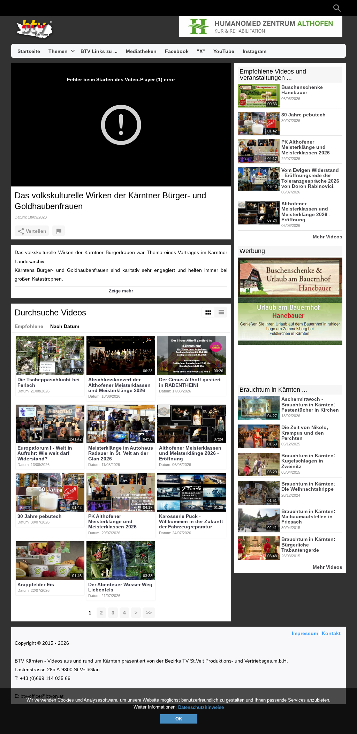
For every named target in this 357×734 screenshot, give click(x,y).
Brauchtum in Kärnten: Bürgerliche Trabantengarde (308, 545)
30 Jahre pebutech (39, 516)
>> (149, 613)
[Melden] (58, 230)
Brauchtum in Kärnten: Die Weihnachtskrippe (308, 486)
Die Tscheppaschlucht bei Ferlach (48, 382)
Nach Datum (64, 326)
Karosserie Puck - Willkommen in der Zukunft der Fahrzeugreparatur (191, 521)
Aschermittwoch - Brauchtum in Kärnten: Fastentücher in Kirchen (310, 405)
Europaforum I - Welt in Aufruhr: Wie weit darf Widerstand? (44, 453)
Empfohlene (29, 326)
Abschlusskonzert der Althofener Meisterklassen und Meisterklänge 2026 (119, 385)
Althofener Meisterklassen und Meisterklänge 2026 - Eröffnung (190, 453)
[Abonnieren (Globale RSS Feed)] (59, 8)
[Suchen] (337, 8)
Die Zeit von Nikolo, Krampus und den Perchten (304, 433)
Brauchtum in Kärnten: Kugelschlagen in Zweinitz (308, 461)
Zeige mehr (121, 290)
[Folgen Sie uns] (18, 8)
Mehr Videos (327, 236)
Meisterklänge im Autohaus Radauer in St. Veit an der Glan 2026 (120, 453)
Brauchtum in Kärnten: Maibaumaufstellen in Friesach (308, 517)
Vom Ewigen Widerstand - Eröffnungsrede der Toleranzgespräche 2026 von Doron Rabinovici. (310, 178)
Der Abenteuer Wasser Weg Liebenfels (120, 587)
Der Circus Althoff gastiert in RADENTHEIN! (190, 382)
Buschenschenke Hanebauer (302, 89)
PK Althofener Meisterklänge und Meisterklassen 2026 (112, 521)
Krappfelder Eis (35, 584)
